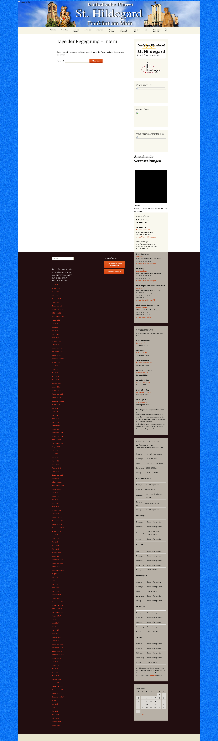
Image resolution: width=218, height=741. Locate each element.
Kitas (146, 30)
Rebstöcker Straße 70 (143, 392)
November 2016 (57, 648)
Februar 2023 (56, 383)
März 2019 (55, 549)
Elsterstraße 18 (141, 271)
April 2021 (55, 461)
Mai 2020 (55, 500)
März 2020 (55, 507)
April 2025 (55, 292)
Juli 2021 (55, 450)
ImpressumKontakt (157, 31)
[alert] (151, 189)
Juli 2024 (55, 323)
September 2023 (58, 359)
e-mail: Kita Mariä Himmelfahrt (146, 300)
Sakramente (100, 30)
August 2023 (56, 362)
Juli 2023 (55, 366)
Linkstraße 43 (140, 288)
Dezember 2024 (57, 306)
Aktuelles (53, 30)
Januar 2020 (56, 514)
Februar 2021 (56, 468)
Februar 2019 (56, 552)
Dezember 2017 (57, 602)
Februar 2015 (56, 722)
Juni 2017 (55, 623)
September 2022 (58, 401)
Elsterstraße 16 (141, 307)
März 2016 (55, 676)
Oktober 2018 (57, 567)
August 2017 (56, 616)
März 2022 (55, 422)
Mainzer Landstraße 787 (144, 363)
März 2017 (55, 633)
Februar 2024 (56, 341)
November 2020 (57, 478)
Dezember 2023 (57, 348)
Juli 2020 (55, 493)
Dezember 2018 (57, 560)
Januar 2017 (56, 641)
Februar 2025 (56, 299)
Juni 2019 (55, 538)
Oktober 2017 (57, 609)
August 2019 (56, 531)
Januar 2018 (56, 598)
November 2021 (57, 436)
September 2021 (58, 443)
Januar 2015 (56, 725)
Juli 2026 (55, 285)
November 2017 (57, 605)
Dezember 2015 (57, 686)
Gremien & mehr (112, 31)
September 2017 (58, 612)
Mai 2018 (55, 584)
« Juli (142, 714)
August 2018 (56, 574)
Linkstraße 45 (140, 256)
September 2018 (58, 570)
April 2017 (55, 630)
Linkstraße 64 (140, 343)
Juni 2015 (55, 707)
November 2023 (57, 352)
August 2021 (56, 447)
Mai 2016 (55, 669)
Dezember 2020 (57, 475)
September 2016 (58, 655)
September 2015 (58, 697)
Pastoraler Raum (136, 31)
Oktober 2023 (57, 355)
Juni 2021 (55, 454)
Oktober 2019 (57, 524)
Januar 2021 (56, 471)
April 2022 (55, 419)
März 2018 (55, 591)
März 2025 (55, 295)
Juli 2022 (55, 408)
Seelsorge (87, 30)
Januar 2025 (56, 302)
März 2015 (55, 718)
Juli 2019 (55, 535)
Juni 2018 (55, 581)
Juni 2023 (55, 369)
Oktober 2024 (57, 313)
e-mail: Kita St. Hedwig (143, 317)
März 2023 (55, 380)
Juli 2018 (55, 577)
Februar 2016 (56, 679)
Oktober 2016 (57, 651)
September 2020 (58, 486)
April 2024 (55, 334)
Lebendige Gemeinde (124, 31)
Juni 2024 (55, 327)
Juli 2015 (55, 704)
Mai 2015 (55, 711)
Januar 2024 (56, 345)
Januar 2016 (56, 683)
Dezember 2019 (57, 517)
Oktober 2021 (57, 440)
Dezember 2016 (57, 644)
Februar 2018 (56, 595)
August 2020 (56, 489)
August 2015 (56, 700)
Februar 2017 (56, 637)
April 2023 (55, 376)
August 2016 (56, 658)
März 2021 (55, 464)
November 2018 (57, 563)
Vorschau (64, 30)
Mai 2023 (55, 373)
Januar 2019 (56, 556)
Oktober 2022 (57, 397)
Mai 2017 (55, 626)
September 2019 (58, 528)
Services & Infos (76, 31)
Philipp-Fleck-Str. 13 (142, 402)
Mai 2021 (55, 457)
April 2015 (55, 715)
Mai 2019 (55, 542)
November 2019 (57, 521)
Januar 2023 (56, 387)
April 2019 (55, 545)
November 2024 (57, 309)
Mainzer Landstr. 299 (143, 230)
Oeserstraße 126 (142, 373)
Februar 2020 (56, 510)
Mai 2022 (55, 415)
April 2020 (55, 503)
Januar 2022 (56, 429)
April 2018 (55, 588)
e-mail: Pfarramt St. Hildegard (146, 237)
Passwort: (61, 61)
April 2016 (55, 672)
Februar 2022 (56, 426)
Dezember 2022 (57, 390)
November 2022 (57, 394)
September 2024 (58, 316)
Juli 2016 (55, 662)
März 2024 (55, 338)
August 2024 (56, 320)
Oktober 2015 (57, 693)
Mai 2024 (55, 331)
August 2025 (56, 288)
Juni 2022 (55, 412)
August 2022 (56, 405)
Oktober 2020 (57, 482)
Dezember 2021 (57, 433)
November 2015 (57, 690)
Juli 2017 (55, 619)
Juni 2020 (55, 496)
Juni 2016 (55, 665)
